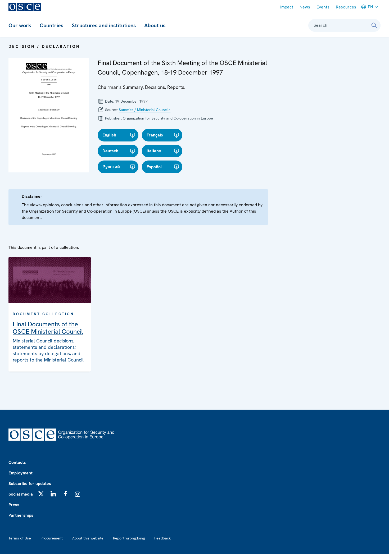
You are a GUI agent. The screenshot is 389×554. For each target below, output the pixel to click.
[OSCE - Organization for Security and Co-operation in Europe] (24, 7)
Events (322, 7)
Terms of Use (19, 538)
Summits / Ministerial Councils (144, 109)
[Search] (374, 25)
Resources (346, 7)
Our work (19, 25)
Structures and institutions (104, 25)
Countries (51, 25)
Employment (20, 473)
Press (13, 504)
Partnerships (20, 515)
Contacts (17, 462)
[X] (41, 494)
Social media (20, 494)
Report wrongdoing (129, 538)
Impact (286, 7)
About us (154, 25)
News (305, 7)
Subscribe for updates (29, 483)
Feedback (162, 538)
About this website (87, 538)
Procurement (51, 538)
